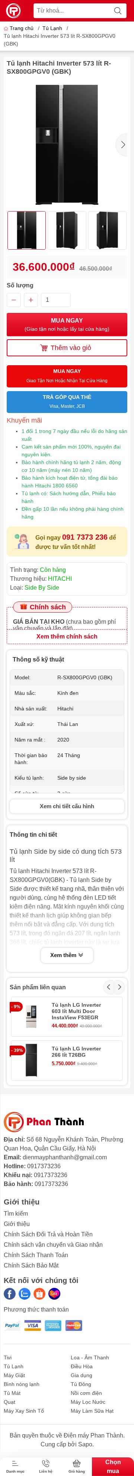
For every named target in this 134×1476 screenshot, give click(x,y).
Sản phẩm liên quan (38, 987)
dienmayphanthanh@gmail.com (65, 1157)
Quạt (9, 1402)
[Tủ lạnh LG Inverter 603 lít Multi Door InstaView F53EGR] (31, 1016)
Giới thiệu (17, 1224)
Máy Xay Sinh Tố (24, 1411)
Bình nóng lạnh (21, 1384)
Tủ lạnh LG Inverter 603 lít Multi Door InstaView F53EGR (76, 1011)
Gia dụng (81, 1375)
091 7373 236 (85, 537)
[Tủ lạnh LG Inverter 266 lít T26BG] (31, 1060)
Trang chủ (21, 28)
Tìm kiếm (16, 1213)
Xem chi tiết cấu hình (67, 806)
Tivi (8, 1357)
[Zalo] (25, 1294)
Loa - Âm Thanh (90, 1357)
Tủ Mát (12, 1393)
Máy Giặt (14, 1375)
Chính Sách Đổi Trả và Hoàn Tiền (48, 1234)
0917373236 (44, 1166)
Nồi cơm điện (86, 1393)
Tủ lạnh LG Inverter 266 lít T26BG (76, 1052)
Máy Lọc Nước (88, 1402)
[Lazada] (54, 1294)
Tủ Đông (81, 1384)
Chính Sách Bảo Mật (31, 1265)
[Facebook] (10, 1294)
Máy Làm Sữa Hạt (92, 1411)
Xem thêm (64, 955)
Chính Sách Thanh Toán (36, 1255)
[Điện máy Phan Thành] (13, 10)
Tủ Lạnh (52, 28)
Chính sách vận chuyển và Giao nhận (53, 1245)
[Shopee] (39, 1294)
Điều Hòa (82, 1366)
